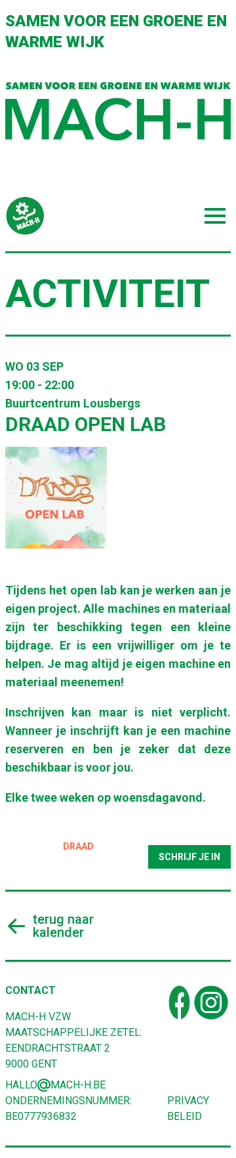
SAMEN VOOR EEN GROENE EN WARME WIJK (116, 31)
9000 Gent (31, 1064)
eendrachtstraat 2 (57, 1048)
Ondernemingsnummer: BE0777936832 (68, 1108)
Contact (30, 990)
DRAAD (78, 846)
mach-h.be (78, 1085)
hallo (21, 1085)
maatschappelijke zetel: (73, 1032)
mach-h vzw (38, 1016)
